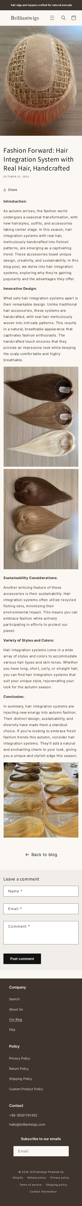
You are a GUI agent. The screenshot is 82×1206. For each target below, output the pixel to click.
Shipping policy (56, 1184)
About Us (16, 1009)
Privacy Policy (19, 1058)
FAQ (12, 1030)
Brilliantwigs (38, 1171)
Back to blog (44, 854)
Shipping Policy (20, 1079)
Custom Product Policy (26, 1089)
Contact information (43, 1191)
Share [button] (12, 190)
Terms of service (30, 1184)
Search (14, 999)
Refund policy (37, 1177)
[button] (52, 18)
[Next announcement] (77, 5)
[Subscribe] (64, 1151)
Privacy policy (59, 1177)
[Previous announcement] (5, 5)
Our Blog (15, 1019)
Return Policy (19, 1068)
